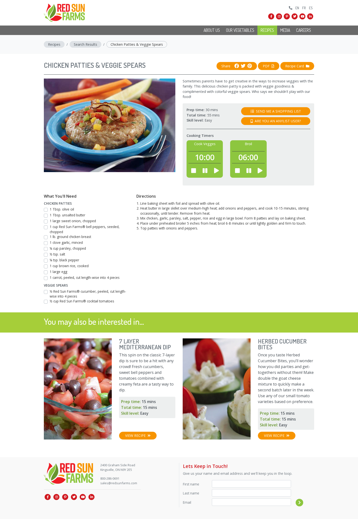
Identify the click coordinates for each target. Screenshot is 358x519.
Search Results (85, 44)
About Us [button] (212, 30)
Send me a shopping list (278, 111)
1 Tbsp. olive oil (62, 209)
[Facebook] (271, 16)
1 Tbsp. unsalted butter (67, 215)
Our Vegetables (240, 30)
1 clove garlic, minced (66, 242)
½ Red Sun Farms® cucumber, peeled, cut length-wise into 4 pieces (88, 294)
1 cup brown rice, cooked (69, 266)
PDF (266, 66)
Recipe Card (294, 66)
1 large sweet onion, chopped (73, 221)
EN (297, 8)
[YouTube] (302, 16)
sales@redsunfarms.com (118, 483)
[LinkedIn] (310, 16)
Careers (303, 30)
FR (304, 8)
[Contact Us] (290, 7)
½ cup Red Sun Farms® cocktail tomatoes (82, 301)
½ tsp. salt (57, 254)
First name (191, 484)
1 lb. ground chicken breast (70, 236)
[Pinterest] (287, 16)
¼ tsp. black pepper (64, 260)
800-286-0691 (109, 478)
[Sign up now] (299, 502)
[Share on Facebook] (236, 66)
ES (311, 8)
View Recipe (135, 435)
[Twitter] (295, 16)
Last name (191, 493)
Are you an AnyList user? (278, 121)
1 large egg (58, 271)
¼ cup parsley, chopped (68, 248)
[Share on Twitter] (242, 66)
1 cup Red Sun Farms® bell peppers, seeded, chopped (85, 229)
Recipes (267, 30)
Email (187, 502)
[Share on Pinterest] (248, 66)
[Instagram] (279, 16)
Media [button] (285, 30)
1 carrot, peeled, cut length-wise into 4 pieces (85, 277)
